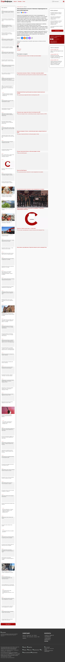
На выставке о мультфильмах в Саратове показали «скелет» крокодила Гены (55, 17)
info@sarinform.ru (53, 42)
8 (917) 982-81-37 (56, 39)
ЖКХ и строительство (30, 636)
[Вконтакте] (29, 650)
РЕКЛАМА (46, 641)
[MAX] (25, 12)
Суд (32, 635)
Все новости (4, 7)
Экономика (24, 636)
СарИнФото (24, 638)
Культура (35, 636)
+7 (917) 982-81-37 (47, 636)
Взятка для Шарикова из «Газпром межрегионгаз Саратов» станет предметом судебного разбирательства (56, 23)
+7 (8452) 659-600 (47, 638)
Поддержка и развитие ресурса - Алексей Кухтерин (48, 651)
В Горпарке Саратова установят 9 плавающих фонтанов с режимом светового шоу (55, 13)
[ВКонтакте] (21, 12)
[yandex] (27, 652)
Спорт (38, 636)
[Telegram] (24, 12)
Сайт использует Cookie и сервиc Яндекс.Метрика (7, 657)
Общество (24, 635)
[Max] (51, 39)
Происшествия (28, 635)
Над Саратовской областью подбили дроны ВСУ (56, 27)
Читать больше (57, 30)
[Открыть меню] (63, 1)
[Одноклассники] (22, 12)
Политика (35, 635)
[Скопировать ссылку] (26, 12)
